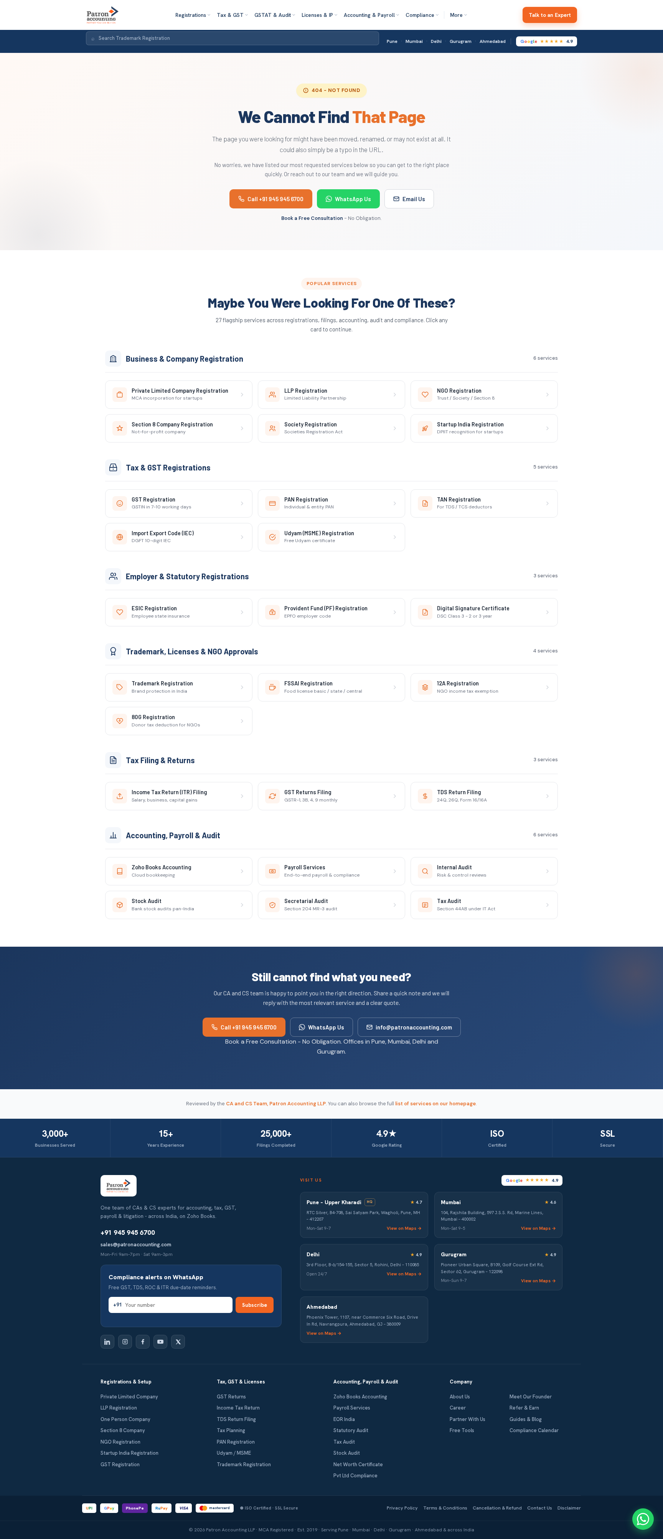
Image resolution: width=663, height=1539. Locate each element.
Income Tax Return (238, 1408)
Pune (392, 41)
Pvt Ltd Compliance (355, 1475)
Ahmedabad (493, 41)
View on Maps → (404, 1228)
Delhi (436, 41)
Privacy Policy (402, 1508)
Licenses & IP (317, 14)
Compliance (420, 14)
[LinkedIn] (107, 1342)
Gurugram (461, 41)
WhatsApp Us (353, 198)
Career (458, 1408)
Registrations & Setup (126, 1381)
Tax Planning (231, 1430)
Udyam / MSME (234, 1453)
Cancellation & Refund (497, 1508)
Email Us (413, 198)
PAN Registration (236, 1442)
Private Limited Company (129, 1396)
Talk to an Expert (550, 14)
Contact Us (539, 1508)
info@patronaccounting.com (414, 1027)
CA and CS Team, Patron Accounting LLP (276, 1103)
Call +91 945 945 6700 (275, 198)
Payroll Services (351, 1408)
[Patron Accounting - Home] (102, 15)
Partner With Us (467, 1419)
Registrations (190, 14)
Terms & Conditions (445, 1508)
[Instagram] (125, 1342)
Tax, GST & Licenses (241, 1381)
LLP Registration (119, 1408)
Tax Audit (344, 1442)
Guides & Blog (526, 1419)
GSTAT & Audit (272, 14)
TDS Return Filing (236, 1419)
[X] (178, 1342)
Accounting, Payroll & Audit (365, 1381)
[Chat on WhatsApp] (643, 1519)
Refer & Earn (524, 1408)
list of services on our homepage (435, 1103)
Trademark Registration (244, 1464)
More (456, 14)
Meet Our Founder (531, 1396)
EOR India (344, 1419)
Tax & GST (230, 14)
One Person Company (125, 1419)
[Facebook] (143, 1342)
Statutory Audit (350, 1430)
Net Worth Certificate (358, 1464)
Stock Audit (346, 1453)
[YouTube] (160, 1342)
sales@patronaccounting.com (136, 1244)
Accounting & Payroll (369, 14)
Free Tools (462, 1430)
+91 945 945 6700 (128, 1232)
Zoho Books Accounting (360, 1396)
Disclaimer (569, 1508)
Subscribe (254, 1304)
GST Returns (231, 1396)
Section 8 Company (123, 1430)
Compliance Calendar (534, 1430)
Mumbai (414, 41)
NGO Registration (120, 1442)
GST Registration (120, 1464)
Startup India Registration (129, 1453)
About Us (460, 1396)
